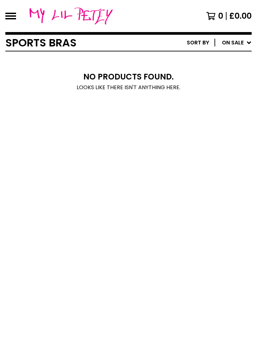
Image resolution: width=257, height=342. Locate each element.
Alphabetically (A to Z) (210, 92)
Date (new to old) (203, 113)
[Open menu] (10, 16)
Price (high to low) (205, 145)
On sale (187, 70)
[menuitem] (219, 43)
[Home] (71, 16)
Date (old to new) (203, 124)
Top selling (192, 81)
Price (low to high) (205, 135)
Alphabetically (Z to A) (210, 103)
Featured (189, 60)
